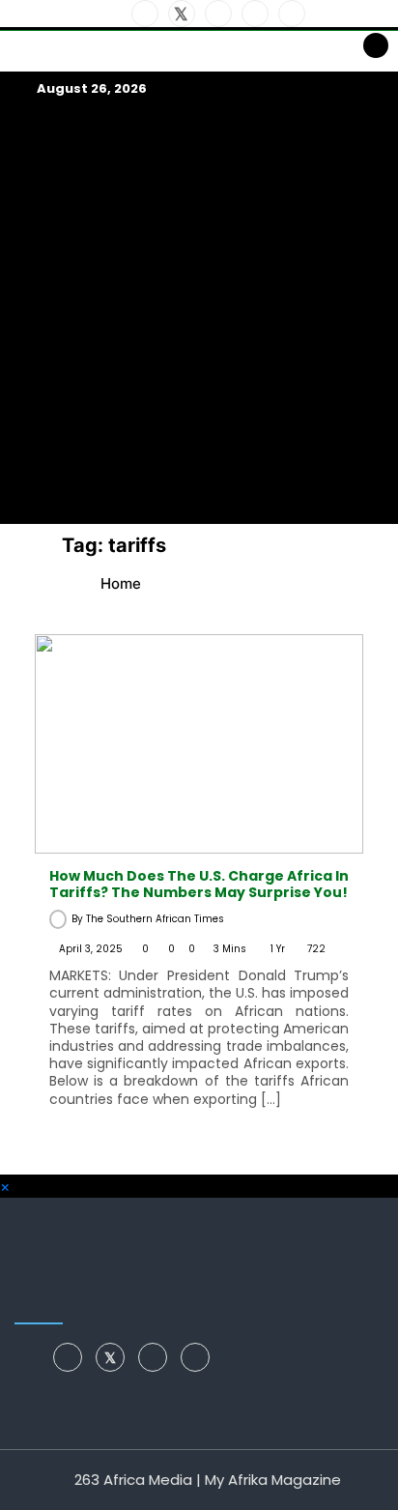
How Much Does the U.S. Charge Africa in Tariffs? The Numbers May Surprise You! (199, 884)
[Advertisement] (199, 311)
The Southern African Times (155, 919)
